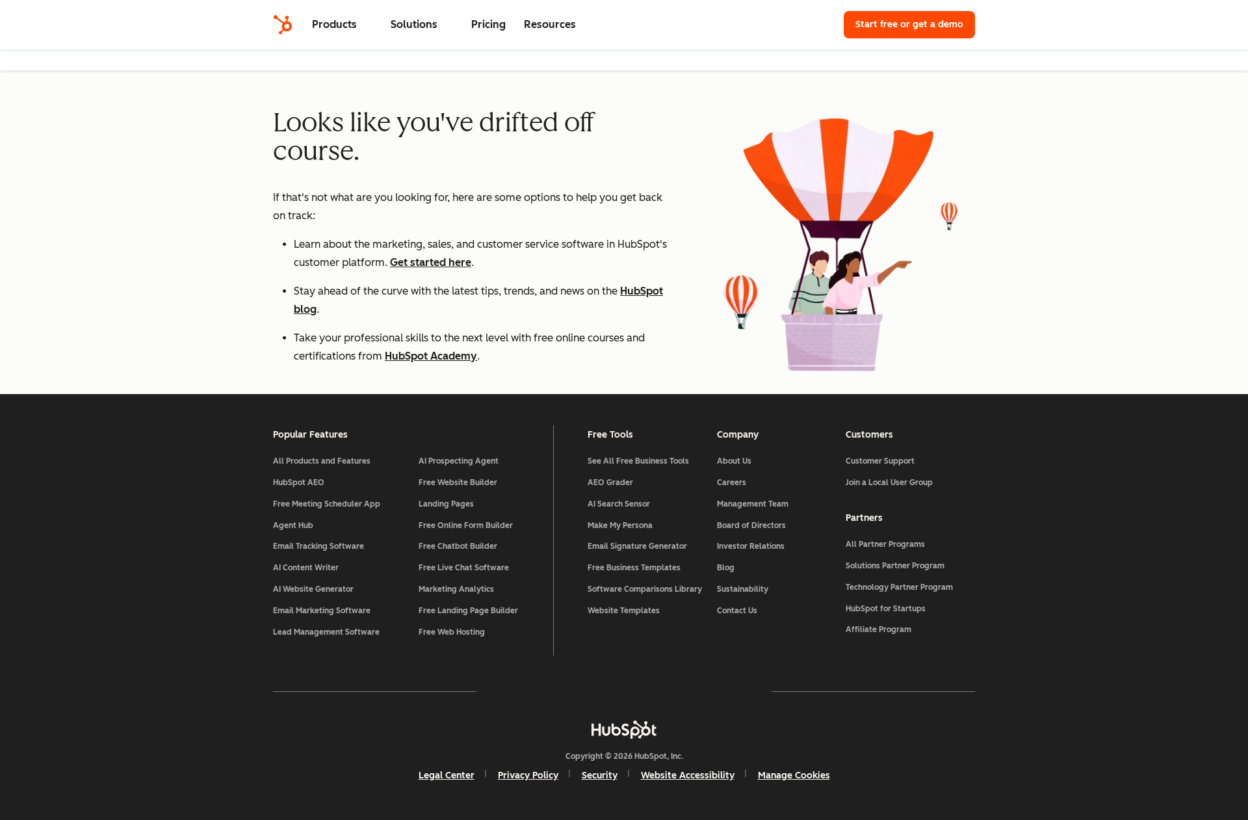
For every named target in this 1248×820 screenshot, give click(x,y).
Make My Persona (620, 525)
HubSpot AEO (298, 482)
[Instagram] (548, 691)
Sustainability (742, 589)
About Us (734, 461)
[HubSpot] (282, 24)
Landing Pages (446, 504)
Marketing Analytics (456, 589)
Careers (731, 482)
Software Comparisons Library (645, 589)
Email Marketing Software (321, 610)
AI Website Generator (313, 589)
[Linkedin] (661, 691)
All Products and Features (321, 461)
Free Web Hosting (452, 632)
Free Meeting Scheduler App (326, 504)
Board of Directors (751, 525)
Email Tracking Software (318, 546)
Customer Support (880, 461)
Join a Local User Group (889, 482)
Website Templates (624, 610)
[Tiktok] (737, 691)
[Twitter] (624, 691)
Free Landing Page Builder (468, 610)
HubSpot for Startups (886, 608)
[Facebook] (510, 691)
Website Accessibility (687, 775)
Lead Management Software (326, 632)
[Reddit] (699, 691)
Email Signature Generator (637, 546)
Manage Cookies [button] (794, 775)
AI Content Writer (306, 567)
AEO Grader (610, 482)
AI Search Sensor (619, 504)
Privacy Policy (528, 775)
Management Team (752, 504)
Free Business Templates (634, 567)
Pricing (488, 24)
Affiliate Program (878, 629)
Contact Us (737, 610)
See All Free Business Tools (638, 461)
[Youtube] (586, 691)
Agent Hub (293, 525)
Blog (725, 567)
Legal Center (446, 775)
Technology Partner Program (899, 587)
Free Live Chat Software (464, 567)
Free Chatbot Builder (458, 546)
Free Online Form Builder (466, 525)
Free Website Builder (458, 482)
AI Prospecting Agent (459, 461)
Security (600, 775)
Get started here (430, 262)
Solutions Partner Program (895, 565)
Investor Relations (751, 546)
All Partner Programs (885, 544)
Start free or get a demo (909, 24)
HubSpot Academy (431, 356)
